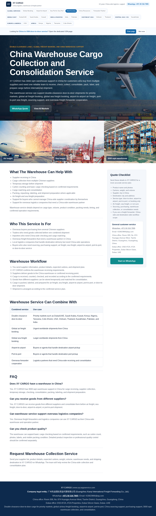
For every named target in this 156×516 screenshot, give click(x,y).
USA (25, 23)
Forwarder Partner (99, 11)
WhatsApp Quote (20, 109)
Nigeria (48, 23)
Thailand (108, 17)
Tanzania (57, 23)
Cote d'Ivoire (67, 23)
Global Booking (28, 11)
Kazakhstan (135, 17)
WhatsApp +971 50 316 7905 (138, 4)
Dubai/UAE (23, 17)
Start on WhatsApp (127, 261)
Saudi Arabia (34, 17)
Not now (142, 31)
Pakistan (74, 17)
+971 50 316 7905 (70, 496)
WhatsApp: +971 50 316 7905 (123, 228)
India (66, 17)
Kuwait (43, 17)
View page (131, 31)
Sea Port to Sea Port (56, 11)
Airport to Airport (41, 11)
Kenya (41, 23)
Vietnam (99, 17)
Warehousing (71, 11)
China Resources (84, 11)
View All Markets (41, 109)
